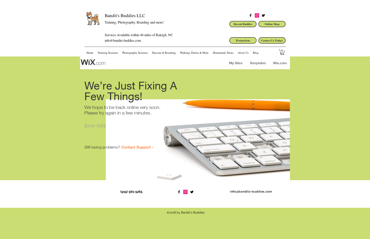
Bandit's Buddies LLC (125, 15)
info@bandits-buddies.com (123, 40)
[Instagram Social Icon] (257, 15)
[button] (282, 52)
